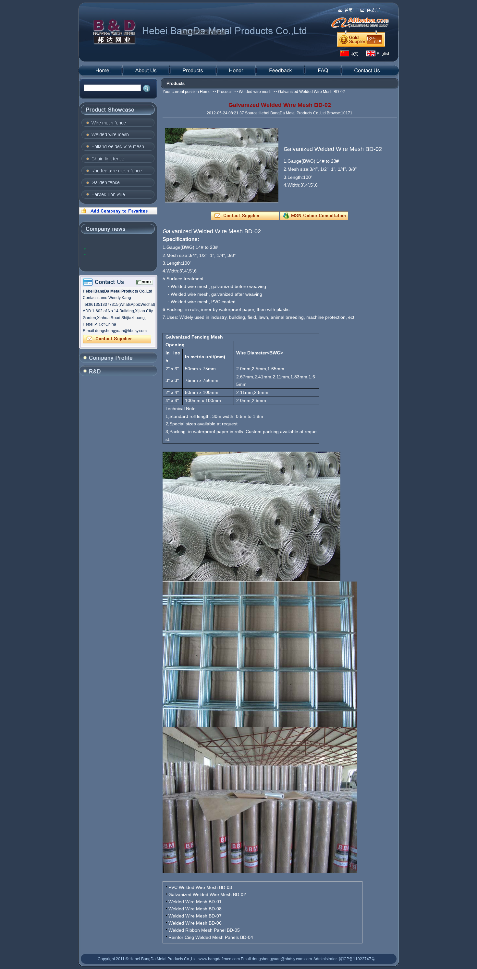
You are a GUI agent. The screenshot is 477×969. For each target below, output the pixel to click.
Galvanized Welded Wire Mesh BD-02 (207, 894)
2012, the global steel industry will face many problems (117, 248)
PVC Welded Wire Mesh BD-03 (200, 887)
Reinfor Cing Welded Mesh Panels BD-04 (210, 937)
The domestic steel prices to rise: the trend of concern (120, 254)
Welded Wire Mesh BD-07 (195, 915)
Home (205, 91)
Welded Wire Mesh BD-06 (195, 923)
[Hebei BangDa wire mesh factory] (117, 213)
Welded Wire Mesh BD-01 (195, 901)
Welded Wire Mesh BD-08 (195, 908)
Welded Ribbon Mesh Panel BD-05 (204, 930)
